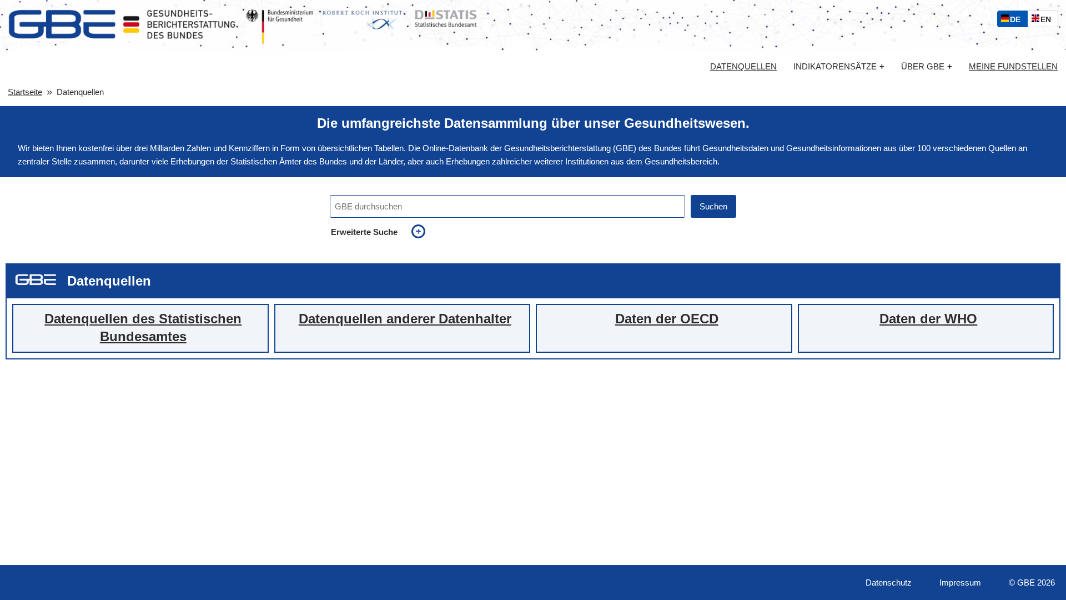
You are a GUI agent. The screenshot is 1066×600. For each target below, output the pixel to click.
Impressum (960, 582)
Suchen (713, 206)
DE (1017, 20)
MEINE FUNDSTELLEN (1013, 66)
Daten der (666, 319)
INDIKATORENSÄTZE (838, 66)
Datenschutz (889, 582)
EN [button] (1048, 20)
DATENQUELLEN (743, 66)
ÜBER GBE (926, 66)
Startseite (25, 92)
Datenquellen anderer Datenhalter (405, 319)
